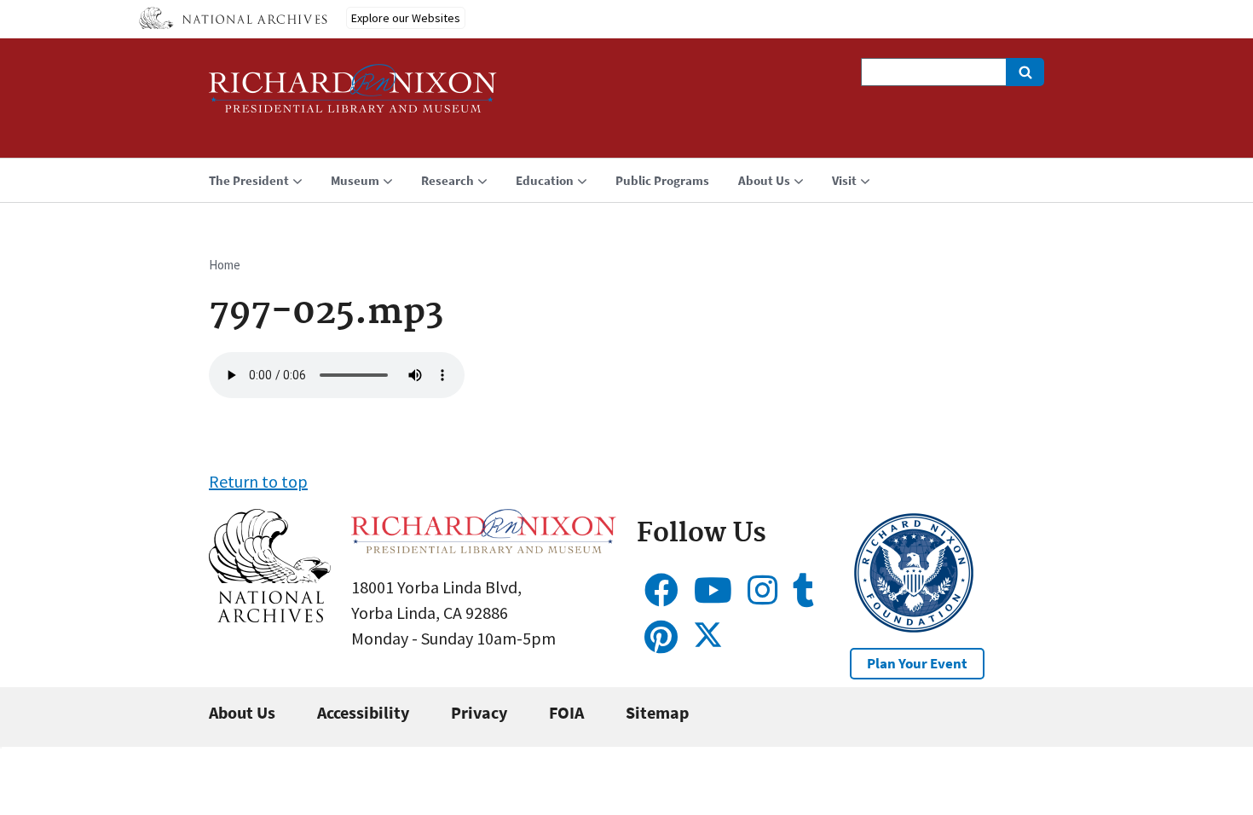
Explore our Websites (405, 18)
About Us (242, 712)
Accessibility (363, 712)
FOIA (566, 712)
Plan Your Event (917, 663)
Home (224, 265)
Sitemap (657, 712)
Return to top (258, 481)
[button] (270, 616)
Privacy (479, 712)
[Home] (353, 96)
